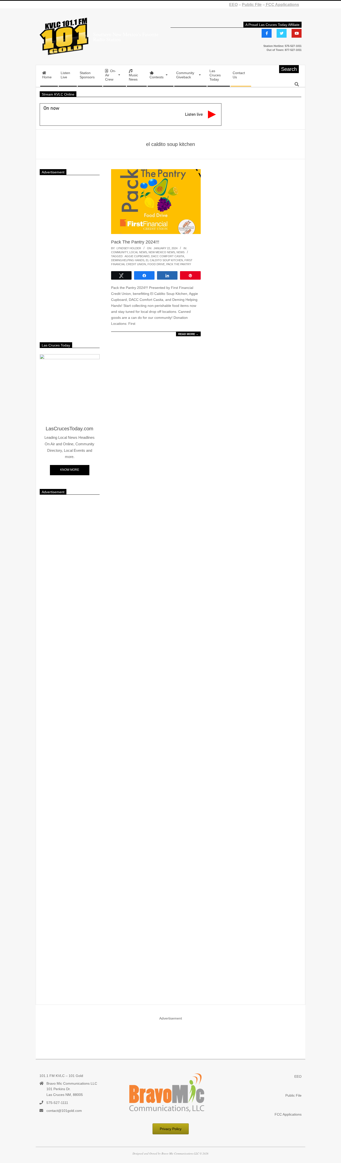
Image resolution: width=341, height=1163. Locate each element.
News (180, 252)
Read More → (188, 334)
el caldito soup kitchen (164, 260)
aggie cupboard (137, 256)
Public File (252, 4)
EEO (233, 4)
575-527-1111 (57, 1103)
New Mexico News (162, 252)
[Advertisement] (70, 256)
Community (119, 252)
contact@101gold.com (64, 1111)
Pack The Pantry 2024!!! (135, 241)
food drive (156, 264)
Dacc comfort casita (167, 256)
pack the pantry (178, 264)
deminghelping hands (127, 260)
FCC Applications (282, 4)
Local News (138, 252)
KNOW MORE (69, 469)
